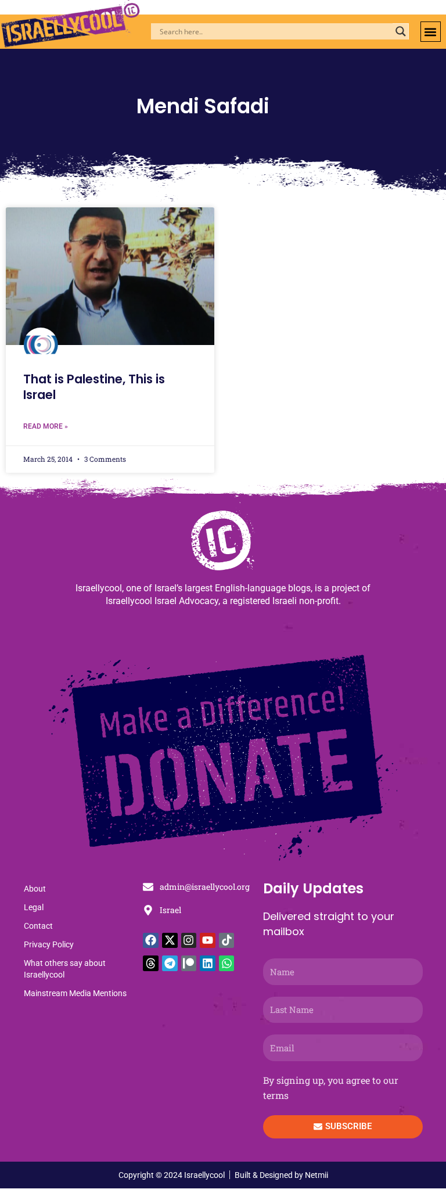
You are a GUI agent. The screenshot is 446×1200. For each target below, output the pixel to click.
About (35, 888)
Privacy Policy (49, 944)
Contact (38, 925)
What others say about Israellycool (65, 968)
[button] (430, 31)
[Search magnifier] (401, 31)
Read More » (45, 426)
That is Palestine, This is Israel (94, 387)
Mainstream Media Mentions (75, 993)
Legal (34, 907)
